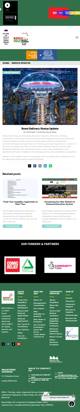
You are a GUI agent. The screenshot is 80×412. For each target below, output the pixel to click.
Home (6, 63)
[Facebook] (34, 166)
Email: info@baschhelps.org (67, 374)
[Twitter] (30, 166)
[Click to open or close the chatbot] (72, 404)
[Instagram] (8, 344)
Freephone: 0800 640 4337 (40, 381)
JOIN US (70, 292)
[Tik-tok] (13, 344)
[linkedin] (45, 166)
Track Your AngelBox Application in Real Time (20, 203)
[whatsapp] (50, 166)
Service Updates (21, 63)
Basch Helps (51, 132)
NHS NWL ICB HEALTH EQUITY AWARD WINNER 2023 (6, 39)
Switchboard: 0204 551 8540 (40, 376)
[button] (77, 37)
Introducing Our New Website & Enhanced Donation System (59, 203)
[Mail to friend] (40, 166)
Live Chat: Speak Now (67, 378)
